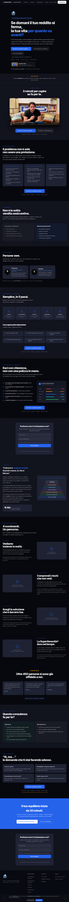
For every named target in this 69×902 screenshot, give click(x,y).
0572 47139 (44, 876)
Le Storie (26, 2)
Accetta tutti (39, 900)
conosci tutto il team (38, 280)
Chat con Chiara (53, 2)
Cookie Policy (16, 897)
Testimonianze (39, 2)
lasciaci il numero (19, 57)
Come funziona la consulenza (40, 48)
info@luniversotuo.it (45, 879)
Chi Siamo (32, 2)
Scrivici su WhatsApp (17, 53)
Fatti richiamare (34, 445)
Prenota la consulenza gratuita (20, 48)
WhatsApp (43, 881)
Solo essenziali (30, 900)
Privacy (48, 451)
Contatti (46, 2)
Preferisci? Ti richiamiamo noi (45, 130)
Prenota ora (62, 2)
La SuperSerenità (16, 2)
